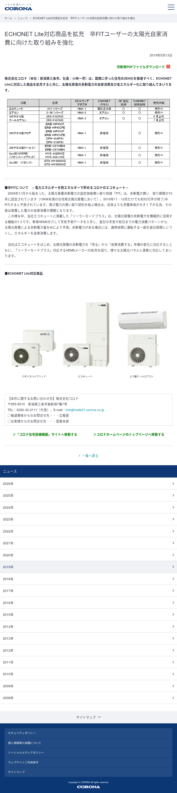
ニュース (23, 18)
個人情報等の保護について (24, 743)
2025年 (8, 495)
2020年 (8, 555)
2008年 (8, 697)
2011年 (8, 662)
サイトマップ (16, 772)
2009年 (8, 686)
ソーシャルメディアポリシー (26, 752)
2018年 (8, 578)
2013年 (8, 638)
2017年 (8, 590)
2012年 (8, 650)
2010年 (8, 674)
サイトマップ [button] (86, 717)
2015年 (8, 614)
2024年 (8, 507)
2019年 (8, 566)
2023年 (8, 519)
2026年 (8, 483)
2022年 (8, 531)
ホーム (8, 18)
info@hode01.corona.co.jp (85, 409)
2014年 (8, 626)
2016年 (8, 602)
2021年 (8, 543)
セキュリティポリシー (22, 733)
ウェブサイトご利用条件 (23, 762)
